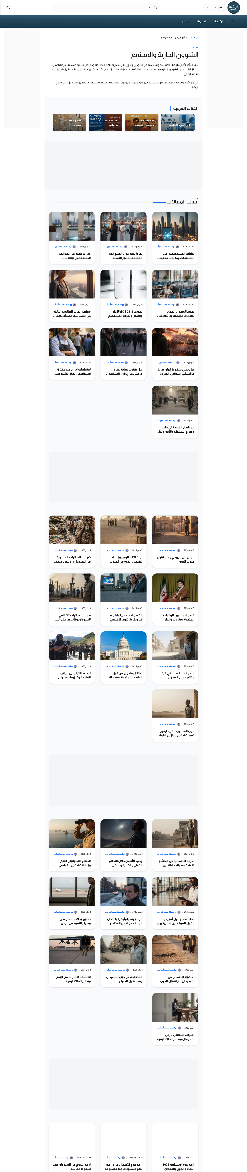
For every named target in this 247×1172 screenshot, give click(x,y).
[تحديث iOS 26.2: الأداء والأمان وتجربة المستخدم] (123, 296)
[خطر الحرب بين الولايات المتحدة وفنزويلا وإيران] (175, 599)
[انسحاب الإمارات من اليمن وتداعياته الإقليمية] (72, 961)
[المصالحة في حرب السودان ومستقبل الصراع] (123, 961)
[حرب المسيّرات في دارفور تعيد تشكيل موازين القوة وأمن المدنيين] (175, 715)
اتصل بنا (201, 21)
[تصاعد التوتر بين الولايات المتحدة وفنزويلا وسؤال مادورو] (72, 657)
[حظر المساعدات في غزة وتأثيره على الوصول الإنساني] (175, 657)
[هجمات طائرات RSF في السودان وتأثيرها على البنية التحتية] (72, 599)
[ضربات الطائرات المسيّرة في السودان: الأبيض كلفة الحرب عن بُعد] (72, 541)
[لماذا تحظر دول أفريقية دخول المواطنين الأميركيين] (175, 903)
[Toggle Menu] (231, 21)
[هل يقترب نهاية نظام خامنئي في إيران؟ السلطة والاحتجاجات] (123, 354)
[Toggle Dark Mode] (8, 7)
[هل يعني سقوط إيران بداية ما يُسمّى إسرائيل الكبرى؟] (175, 354)
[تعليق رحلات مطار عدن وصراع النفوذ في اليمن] (72, 903)
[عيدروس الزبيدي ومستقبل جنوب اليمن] (175, 541)
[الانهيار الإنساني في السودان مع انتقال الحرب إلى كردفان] (175, 961)
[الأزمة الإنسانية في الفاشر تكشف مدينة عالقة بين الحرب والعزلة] (175, 845)
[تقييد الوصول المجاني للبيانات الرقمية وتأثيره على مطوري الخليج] (175, 296)
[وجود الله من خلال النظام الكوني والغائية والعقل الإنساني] (123, 845)
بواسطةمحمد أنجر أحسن (165, 247)
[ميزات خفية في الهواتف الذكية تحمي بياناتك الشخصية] (72, 238)
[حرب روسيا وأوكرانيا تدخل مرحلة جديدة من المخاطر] (123, 903)
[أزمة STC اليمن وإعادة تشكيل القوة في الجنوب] (123, 541)
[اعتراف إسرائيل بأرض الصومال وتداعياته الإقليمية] (175, 1019)
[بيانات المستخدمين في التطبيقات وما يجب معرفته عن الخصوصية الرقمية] (175, 238)
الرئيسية (218, 21)
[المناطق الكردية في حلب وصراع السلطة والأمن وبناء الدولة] (175, 411)
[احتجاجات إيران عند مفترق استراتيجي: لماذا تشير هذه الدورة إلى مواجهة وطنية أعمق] (72, 354)
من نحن (185, 21)
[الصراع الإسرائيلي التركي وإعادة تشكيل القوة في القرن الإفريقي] (72, 845)
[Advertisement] (225, 78)
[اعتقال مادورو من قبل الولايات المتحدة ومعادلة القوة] (123, 657)
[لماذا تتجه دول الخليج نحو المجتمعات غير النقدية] (123, 238)
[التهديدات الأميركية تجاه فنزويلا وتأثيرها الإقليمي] (123, 599)
